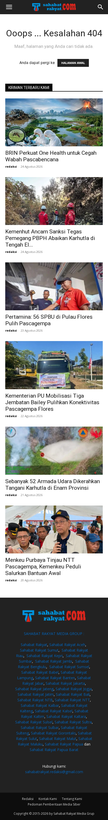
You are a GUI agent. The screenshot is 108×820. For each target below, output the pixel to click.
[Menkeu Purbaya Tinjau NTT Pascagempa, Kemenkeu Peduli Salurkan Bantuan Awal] (54, 529)
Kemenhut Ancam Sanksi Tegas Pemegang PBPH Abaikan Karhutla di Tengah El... (50, 238)
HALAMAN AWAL (73, 63)
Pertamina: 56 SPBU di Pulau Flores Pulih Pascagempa (49, 320)
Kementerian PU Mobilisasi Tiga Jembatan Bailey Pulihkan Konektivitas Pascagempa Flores (52, 402)
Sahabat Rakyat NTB (35, 699)
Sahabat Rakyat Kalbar (40, 705)
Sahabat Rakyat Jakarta (65, 683)
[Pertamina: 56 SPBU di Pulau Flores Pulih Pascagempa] (54, 286)
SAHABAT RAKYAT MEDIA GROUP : (54, 633)
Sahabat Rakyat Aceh (67, 644)
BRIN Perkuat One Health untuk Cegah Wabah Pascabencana (50, 156)
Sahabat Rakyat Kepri (44, 655)
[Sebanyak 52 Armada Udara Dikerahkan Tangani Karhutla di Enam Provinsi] (54, 451)
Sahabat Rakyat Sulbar (40, 727)
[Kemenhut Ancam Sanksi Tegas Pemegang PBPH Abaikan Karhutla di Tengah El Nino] (54, 201)
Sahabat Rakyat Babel (39, 672)
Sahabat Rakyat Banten (55, 677)
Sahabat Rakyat (34, 644)
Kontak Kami (48, 799)
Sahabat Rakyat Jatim (36, 694)
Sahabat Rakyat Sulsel (33, 721)
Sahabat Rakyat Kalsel (53, 710)
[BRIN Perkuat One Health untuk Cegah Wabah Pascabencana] (54, 122)
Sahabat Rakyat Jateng (34, 688)
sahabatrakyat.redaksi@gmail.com (54, 771)
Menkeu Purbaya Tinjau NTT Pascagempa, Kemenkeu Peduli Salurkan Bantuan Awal (43, 566)
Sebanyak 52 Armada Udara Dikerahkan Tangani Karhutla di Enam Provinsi (52, 484)
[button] (9, 7)
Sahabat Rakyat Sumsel (69, 666)
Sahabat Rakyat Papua (64, 744)
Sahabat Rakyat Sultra (73, 721)
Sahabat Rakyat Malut (57, 738)
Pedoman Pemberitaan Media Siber (54, 804)
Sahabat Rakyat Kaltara (66, 716)
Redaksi (28, 799)
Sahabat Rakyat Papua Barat (54, 749)
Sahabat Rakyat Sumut (39, 650)
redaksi (11, 166)
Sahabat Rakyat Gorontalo (53, 733)
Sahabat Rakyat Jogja (74, 688)
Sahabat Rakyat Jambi (53, 661)
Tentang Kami (72, 799)
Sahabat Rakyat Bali (73, 694)
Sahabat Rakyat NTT (72, 699)
